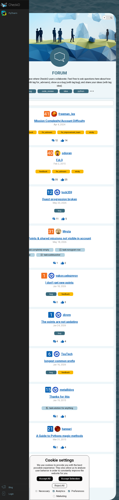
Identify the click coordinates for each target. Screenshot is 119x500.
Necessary (44, 491)
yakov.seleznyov (67, 275)
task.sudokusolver (52, 255)
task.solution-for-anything (61, 408)
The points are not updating (59, 322)
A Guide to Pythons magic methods (59, 436)
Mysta (67, 231)
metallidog (67, 389)
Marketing (61, 496)
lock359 (67, 192)
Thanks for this (59, 396)
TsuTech (67, 354)
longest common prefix (59, 361)
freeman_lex (66, 114)
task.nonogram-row (71, 250)
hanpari (67, 429)
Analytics (60, 491)
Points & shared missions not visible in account (59, 238)
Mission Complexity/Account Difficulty (59, 121)
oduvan (67, 153)
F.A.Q (59, 160)
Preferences (77, 491)
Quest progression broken (59, 199)
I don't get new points (59, 282)
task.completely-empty (38, 250)
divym (67, 315)
